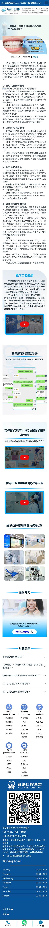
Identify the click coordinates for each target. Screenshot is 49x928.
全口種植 (9, 734)
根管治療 (24, 776)
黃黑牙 (24, 726)
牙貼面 (24, 737)
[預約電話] (8, 922)
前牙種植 (9, 718)
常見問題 (24, 734)
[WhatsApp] (41, 922)
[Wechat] (24, 922)
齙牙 (39, 730)
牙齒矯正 (39, 718)
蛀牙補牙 (24, 757)
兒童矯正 (39, 722)
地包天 (39, 734)
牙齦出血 (24, 764)
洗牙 (24, 722)
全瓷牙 (9, 757)
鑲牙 (9, 764)
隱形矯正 (39, 726)
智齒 (24, 760)
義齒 (9, 772)
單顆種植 (9, 726)
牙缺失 (9, 760)
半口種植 (9, 730)
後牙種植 (9, 722)
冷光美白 (24, 718)
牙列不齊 (39, 737)
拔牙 (24, 768)
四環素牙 (24, 730)
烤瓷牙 (35, 57)
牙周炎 (24, 772)
